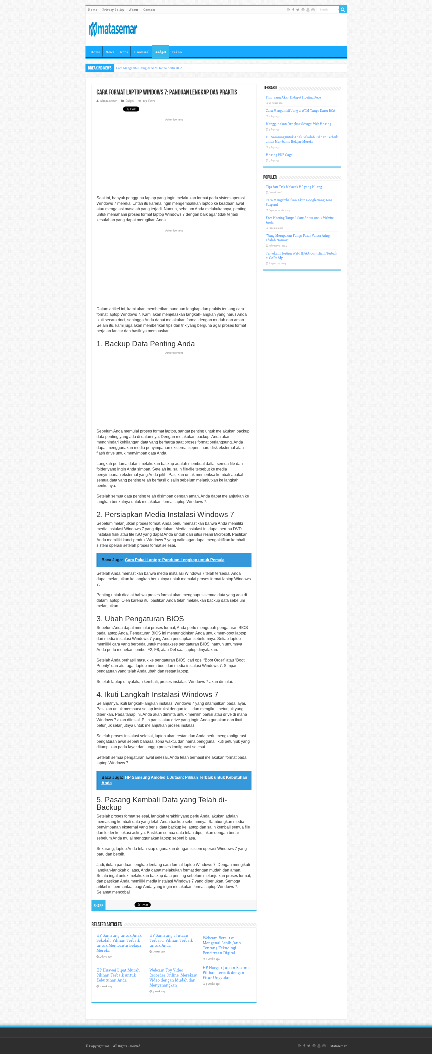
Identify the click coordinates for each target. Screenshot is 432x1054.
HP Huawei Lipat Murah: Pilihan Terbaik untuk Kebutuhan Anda (118, 975)
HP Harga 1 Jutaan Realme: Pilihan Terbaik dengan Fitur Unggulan (226, 972)
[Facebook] (293, 10)
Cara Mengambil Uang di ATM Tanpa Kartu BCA (149, 68)
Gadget (160, 52)
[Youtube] (308, 10)
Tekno (177, 52)
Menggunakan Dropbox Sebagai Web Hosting (298, 124)
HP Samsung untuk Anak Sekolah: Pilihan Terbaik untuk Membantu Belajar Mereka (119, 943)
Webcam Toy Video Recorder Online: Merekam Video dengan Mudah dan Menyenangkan (174, 978)
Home (92, 10)
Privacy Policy (113, 10)
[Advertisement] (174, 158)
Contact (149, 10)
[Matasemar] (113, 29)
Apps (124, 52)
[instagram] (313, 10)
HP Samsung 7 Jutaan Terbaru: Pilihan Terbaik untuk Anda (171, 940)
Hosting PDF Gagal (280, 154)
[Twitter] (298, 10)
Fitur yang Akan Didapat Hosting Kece (293, 97)
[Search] (343, 9)
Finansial (142, 52)
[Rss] (289, 10)
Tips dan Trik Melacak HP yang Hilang (294, 186)
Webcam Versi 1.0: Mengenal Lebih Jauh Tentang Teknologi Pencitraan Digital (222, 945)
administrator (108, 100)
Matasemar (338, 1046)
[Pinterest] (303, 10)
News (110, 52)
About (133, 10)
